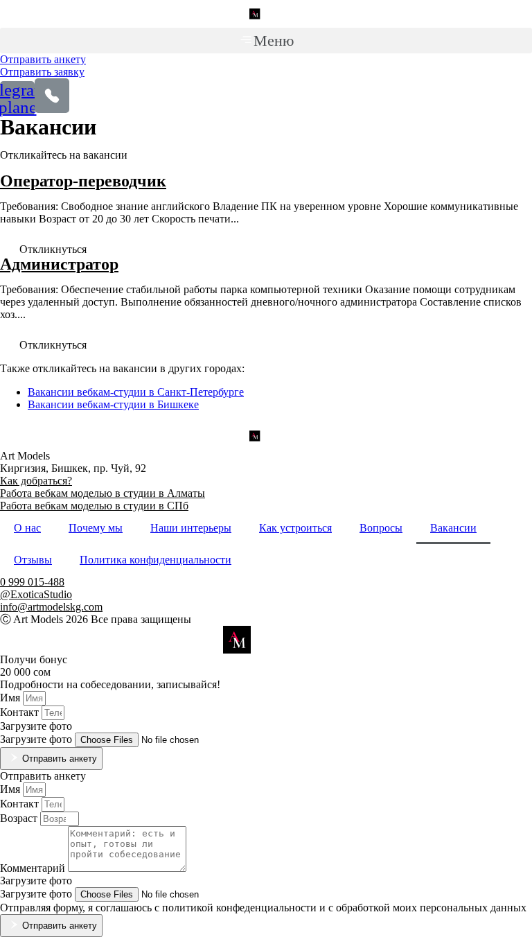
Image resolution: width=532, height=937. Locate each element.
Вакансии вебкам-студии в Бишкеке (113, 404)
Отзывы (33, 560)
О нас (27, 528)
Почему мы (96, 528)
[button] (266, 40)
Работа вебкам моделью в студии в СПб (94, 505)
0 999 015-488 (32, 582)
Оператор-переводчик (83, 181)
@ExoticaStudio (36, 594)
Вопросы (381, 528)
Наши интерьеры (190, 528)
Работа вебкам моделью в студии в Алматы (102, 493)
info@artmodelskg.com (51, 607)
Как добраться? (36, 481)
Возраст (20, 818)
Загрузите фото (37, 739)
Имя (11, 697)
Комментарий (34, 868)
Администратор (59, 264)
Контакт (21, 712)
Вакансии (453, 528)
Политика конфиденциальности (155, 560)
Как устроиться (295, 528)
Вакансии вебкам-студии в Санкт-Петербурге (136, 392)
